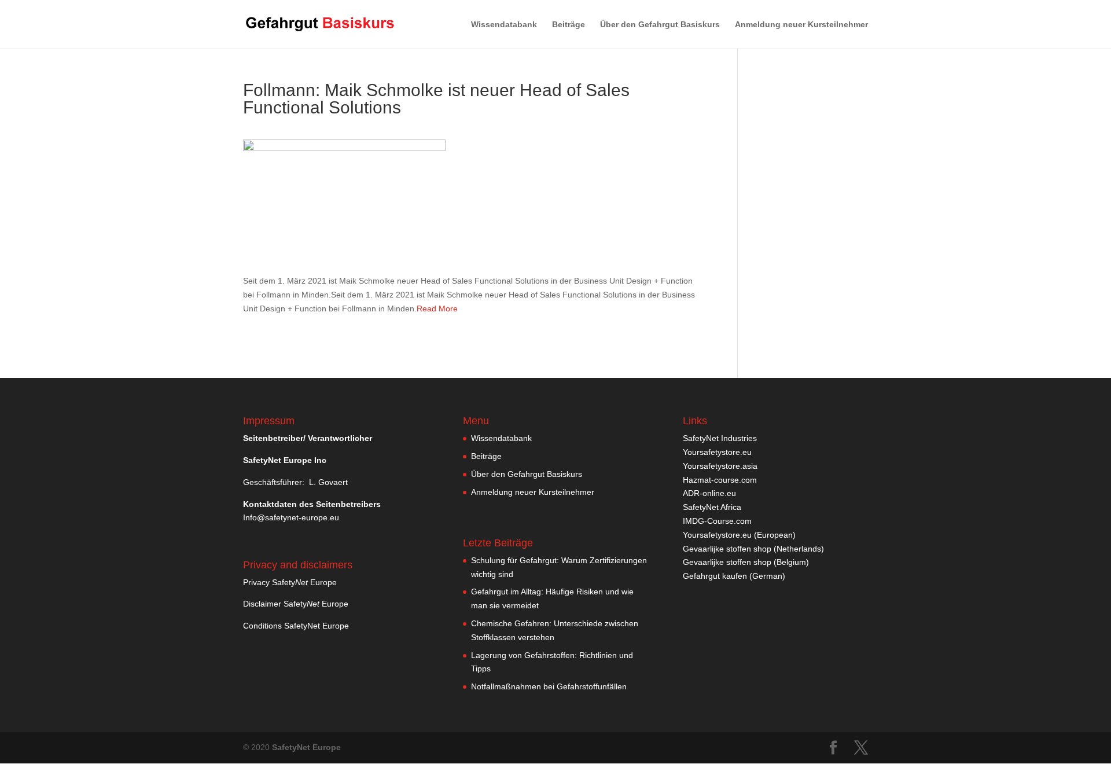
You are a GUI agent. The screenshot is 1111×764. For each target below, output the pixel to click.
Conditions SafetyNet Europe (296, 625)
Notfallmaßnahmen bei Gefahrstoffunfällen (549, 686)
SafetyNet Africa (712, 507)
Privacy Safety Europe (290, 582)
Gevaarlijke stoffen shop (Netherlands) (753, 548)
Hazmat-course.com (720, 479)
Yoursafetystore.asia (720, 466)
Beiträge (568, 24)
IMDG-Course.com (717, 521)
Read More (437, 308)
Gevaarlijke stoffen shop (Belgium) (746, 562)
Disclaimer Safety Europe (295, 603)
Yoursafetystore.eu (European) (739, 534)
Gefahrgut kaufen (715, 576)
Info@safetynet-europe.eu (291, 517)
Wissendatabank (504, 24)
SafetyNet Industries (720, 438)
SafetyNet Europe (306, 747)
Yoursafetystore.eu (717, 452)
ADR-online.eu (709, 493)
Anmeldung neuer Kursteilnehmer (801, 24)
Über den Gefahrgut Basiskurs (660, 24)
